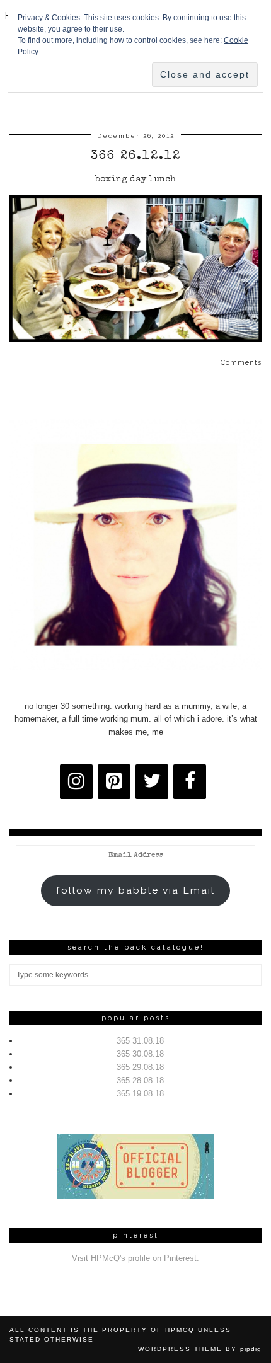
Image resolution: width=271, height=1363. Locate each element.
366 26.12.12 (136, 156)
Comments (241, 363)
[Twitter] (152, 781)
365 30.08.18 (140, 1054)
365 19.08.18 (140, 1093)
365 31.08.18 (140, 1040)
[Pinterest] (114, 781)
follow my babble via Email (135, 890)
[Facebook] (189, 781)
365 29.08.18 (140, 1067)
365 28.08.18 (140, 1080)
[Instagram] (76, 781)
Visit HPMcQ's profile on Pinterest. (135, 1258)
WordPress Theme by (200, 1348)
